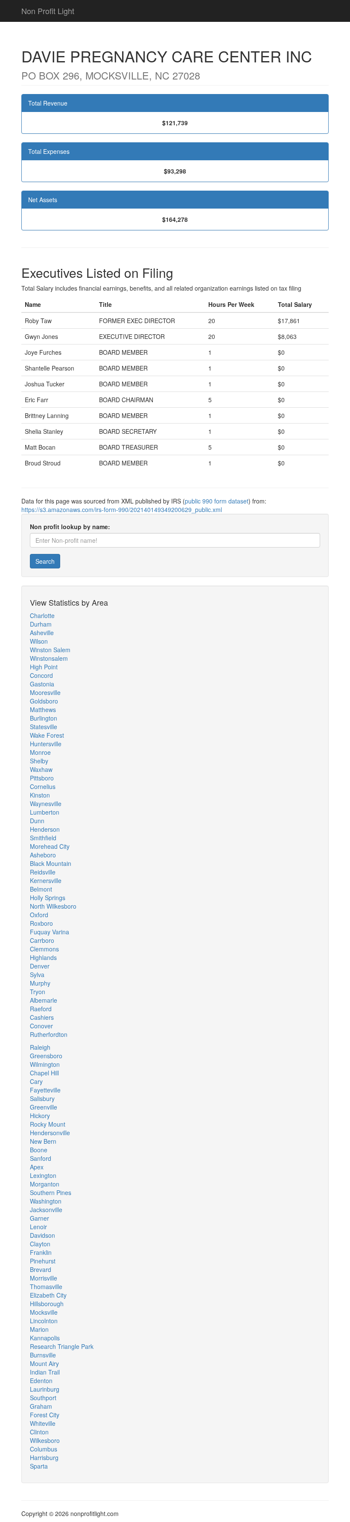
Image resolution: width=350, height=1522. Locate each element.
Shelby (39, 761)
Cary (36, 1081)
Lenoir (38, 1226)
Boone (38, 1149)
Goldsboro (44, 701)
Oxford (39, 914)
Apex (37, 1167)
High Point (44, 666)
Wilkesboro (45, 1440)
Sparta (39, 1466)
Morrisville (43, 1278)
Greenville (43, 1107)
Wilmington (45, 1064)
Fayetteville (45, 1090)
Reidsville (42, 872)
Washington (45, 1201)
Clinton (39, 1432)
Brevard (40, 1269)
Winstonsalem (49, 658)
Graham (41, 1406)
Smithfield (43, 837)
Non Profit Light (47, 10)
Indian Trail (45, 1372)
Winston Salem (50, 649)
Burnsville (43, 1355)
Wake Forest (47, 735)
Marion (39, 1329)
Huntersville (45, 743)
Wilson (39, 641)
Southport (43, 1397)
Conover (41, 1026)
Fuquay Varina (49, 931)
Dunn (37, 820)
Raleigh (40, 1047)
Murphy (40, 983)
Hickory (40, 1115)
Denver (40, 966)
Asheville (42, 632)
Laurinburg (44, 1389)
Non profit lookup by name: (70, 526)
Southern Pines (50, 1192)
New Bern (43, 1141)
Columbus (43, 1449)
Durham (41, 624)
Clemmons (44, 949)
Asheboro (43, 855)
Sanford (40, 1158)
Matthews (43, 709)
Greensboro (46, 1055)
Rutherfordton (48, 1034)
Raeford (41, 1008)
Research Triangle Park (61, 1346)
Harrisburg (44, 1457)
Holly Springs (47, 897)
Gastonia (42, 684)
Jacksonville (46, 1209)
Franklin (41, 1252)
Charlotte (42, 615)
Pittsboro (42, 778)
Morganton (44, 1184)
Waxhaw (41, 769)
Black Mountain (50, 863)
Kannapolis (45, 1338)
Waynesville (45, 803)
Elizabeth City (48, 1295)
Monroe (40, 752)
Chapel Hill (44, 1073)
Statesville (43, 726)
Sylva (37, 974)
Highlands (43, 957)
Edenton (41, 1380)
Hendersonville (50, 1132)
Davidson (42, 1235)
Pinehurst (42, 1261)
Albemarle (43, 1000)
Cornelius (42, 786)
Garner (39, 1218)
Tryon (37, 991)
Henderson (45, 829)
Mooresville (45, 692)
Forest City (44, 1414)
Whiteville (42, 1423)
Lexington (43, 1175)
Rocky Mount (47, 1124)
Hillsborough (47, 1303)
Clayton (40, 1243)
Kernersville (45, 880)
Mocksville (44, 1312)
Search (45, 561)
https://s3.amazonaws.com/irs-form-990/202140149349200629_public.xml (121, 509)
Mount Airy (44, 1363)
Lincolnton (44, 1320)
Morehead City (50, 846)
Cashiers (42, 1017)
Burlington (43, 718)
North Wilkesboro (53, 906)
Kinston (40, 795)
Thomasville (46, 1286)
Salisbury (42, 1098)
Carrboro (42, 940)
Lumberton (44, 812)
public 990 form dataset (216, 501)
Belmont (41, 889)
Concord (41, 675)
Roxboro (41, 923)
